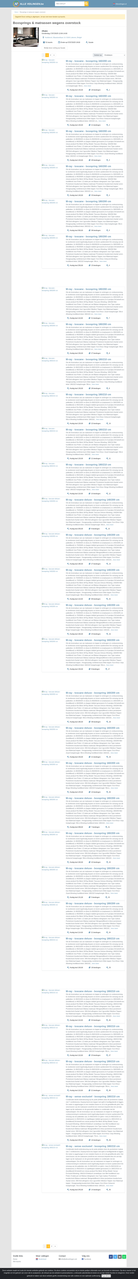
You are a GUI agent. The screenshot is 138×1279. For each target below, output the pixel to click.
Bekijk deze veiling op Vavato (54, 48)
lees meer (87, 86)
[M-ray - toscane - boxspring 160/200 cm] (52, 61)
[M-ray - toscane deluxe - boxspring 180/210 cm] (52, 938)
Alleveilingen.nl (121, 4)
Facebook (87, 1259)
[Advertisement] (83, 278)
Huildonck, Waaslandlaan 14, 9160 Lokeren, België (63, 37)
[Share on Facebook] (111, 1257)
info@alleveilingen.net (69, 1259)
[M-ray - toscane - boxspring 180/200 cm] (52, 201)
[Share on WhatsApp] (124, 1257)
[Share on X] (115, 1257)
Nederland (42, 1259)
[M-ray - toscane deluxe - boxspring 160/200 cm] (52, 640)
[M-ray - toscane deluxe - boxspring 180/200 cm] (52, 798)
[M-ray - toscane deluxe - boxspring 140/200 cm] (52, 500)
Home (16, 12)
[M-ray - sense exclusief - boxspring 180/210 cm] (52, 1096)
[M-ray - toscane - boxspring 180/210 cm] (52, 359)
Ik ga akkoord (106, 1276)
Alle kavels (17, 1261)
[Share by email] (120, 1257)
